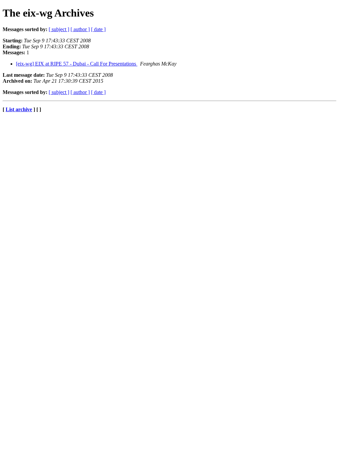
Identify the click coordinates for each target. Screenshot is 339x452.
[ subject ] (59, 29)
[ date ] (98, 29)
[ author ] (80, 29)
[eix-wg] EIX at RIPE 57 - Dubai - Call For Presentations (76, 64)
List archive (19, 109)
